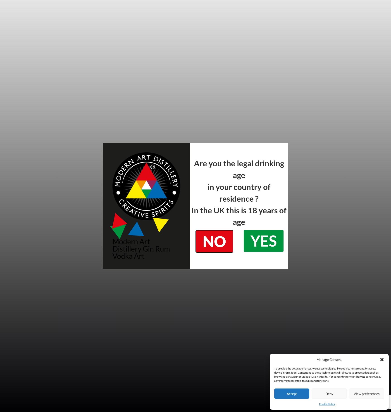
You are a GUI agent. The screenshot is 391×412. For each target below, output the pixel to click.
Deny (329, 394)
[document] (195, 206)
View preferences (367, 394)
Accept (292, 394)
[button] (382, 359)
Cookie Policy (327, 404)
